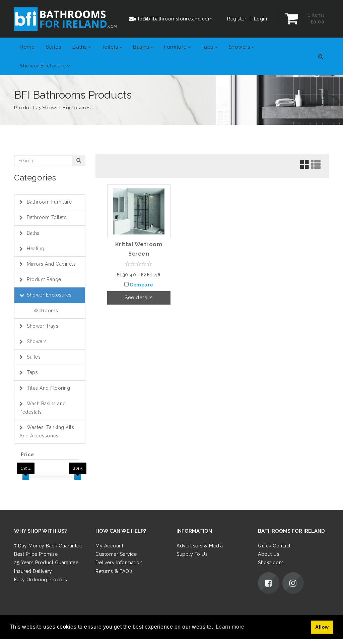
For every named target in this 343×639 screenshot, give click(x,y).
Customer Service (116, 554)
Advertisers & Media (200, 545)
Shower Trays (42, 326)
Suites (34, 357)
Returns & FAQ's (114, 571)
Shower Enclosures (49, 295)
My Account (109, 545)
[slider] (25, 476)
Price (27, 454)
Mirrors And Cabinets (51, 264)
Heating (36, 248)
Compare (141, 284)
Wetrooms (45, 310)
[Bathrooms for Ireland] (65, 18)
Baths (33, 233)
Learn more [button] (230, 627)
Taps (32, 372)
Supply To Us (192, 554)
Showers (37, 341)
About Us (268, 554)
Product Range (44, 279)
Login (260, 18)
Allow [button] (322, 627)
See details (139, 298)
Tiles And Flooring (48, 388)
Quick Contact (274, 545)
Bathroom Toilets (46, 217)
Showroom (270, 562)
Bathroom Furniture (49, 202)
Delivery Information (118, 562)
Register (236, 18)
